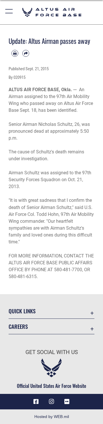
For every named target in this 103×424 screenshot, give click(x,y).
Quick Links (22, 311)
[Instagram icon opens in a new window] (51, 401)
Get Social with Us (51, 352)
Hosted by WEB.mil (51, 416)
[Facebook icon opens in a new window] (36, 401)
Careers (18, 326)
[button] (9, 12)
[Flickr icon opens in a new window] (67, 401)
